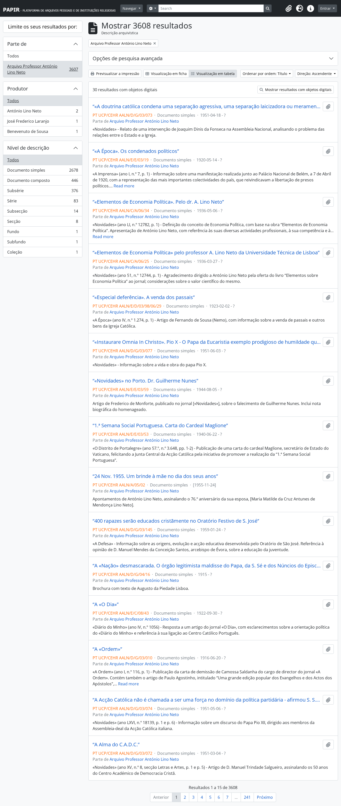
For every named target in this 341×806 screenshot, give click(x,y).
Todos (13, 56)
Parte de (16, 43)
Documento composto (42, 182)
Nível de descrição (28, 147)
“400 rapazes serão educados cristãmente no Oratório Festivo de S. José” (176, 521)
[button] (288, 8)
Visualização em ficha (168, 73)
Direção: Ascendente (315, 73)
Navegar (130, 8)
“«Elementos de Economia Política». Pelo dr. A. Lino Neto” (158, 202)
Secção (42, 223)
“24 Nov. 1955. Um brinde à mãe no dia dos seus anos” (155, 476)
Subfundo (42, 243)
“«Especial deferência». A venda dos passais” (144, 297)
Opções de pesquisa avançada (128, 58)
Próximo (265, 797)
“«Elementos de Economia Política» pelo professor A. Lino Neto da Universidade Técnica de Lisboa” (206, 253)
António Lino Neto (42, 112)
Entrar (326, 8)
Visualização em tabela (215, 73)
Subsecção (42, 212)
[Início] (61, 8)
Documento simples (42, 171)
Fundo (42, 233)
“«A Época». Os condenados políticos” (136, 151)
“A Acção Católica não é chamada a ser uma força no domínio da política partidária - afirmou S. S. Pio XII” (207, 700)
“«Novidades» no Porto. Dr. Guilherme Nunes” (145, 381)
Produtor (17, 88)
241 (247, 797)
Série (42, 202)
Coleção (42, 253)
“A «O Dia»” (106, 604)
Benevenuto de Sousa (42, 132)
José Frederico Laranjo (42, 122)
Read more (124, 186)
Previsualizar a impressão (117, 73)
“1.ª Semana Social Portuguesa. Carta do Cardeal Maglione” (160, 425)
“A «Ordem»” (107, 649)
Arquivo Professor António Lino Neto (42, 69)
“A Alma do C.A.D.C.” (116, 745)
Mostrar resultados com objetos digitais (298, 89)
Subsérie (42, 192)
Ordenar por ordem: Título (265, 73)
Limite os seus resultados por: (42, 26)
